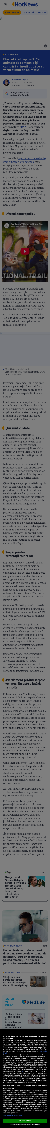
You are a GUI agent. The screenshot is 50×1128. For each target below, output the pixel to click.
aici (23, 1071)
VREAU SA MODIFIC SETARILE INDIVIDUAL (24, 1124)
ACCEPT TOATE (25, 1121)
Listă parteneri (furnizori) (12, 1115)
